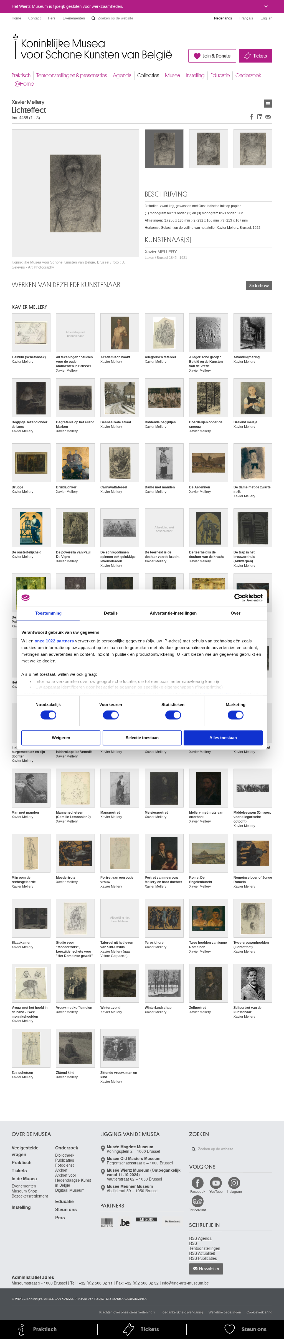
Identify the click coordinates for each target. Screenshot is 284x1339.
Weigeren (61, 737)
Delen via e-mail (268, 117)
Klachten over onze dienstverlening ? (127, 1312)
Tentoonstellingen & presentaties (71, 75)
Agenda (122, 75)
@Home (24, 84)
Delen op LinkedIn (260, 117)
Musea (172, 75)
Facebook (197, 1191)
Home (16, 18)
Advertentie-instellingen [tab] (173, 613)
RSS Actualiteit (202, 1253)
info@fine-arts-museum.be (185, 1283)
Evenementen (74, 18)
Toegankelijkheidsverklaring (182, 1312)
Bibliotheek (64, 1154)
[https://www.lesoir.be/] (147, 1219)
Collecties (148, 75)
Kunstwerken (268, 104)
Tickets (260, 55)
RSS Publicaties (203, 1258)
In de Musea (24, 1178)
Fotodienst (64, 1164)
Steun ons (66, 1209)
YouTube (216, 1191)
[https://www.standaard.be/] (173, 1221)
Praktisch (21, 75)
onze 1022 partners (54, 641)
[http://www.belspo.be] (107, 1223)
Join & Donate (216, 55)
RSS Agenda (200, 1238)
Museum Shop (24, 1190)
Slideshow (259, 286)
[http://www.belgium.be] (125, 1223)
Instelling (195, 75)
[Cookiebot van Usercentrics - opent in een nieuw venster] (238, 597)
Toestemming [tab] (48, 613)
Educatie (220, 75)
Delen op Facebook (251, 117)
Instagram (234, 1191)
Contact (34, 18)
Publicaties (64, 1159)
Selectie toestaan (142, 737)
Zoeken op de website (93, 18)
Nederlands (223, 18)
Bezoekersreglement (30, 1195)
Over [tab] (235, 613)
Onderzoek (248, 75)
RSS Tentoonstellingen (204, 1246)
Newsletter (209, 1269)
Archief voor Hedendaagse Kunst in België (73, 1180)
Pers (51, 18)
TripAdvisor (197, 1209)
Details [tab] (111, 613)
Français (246, 18)
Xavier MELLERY (166, 254)
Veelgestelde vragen (25, 1150)
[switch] (111, 715)
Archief (61, 1169)
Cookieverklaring (259, 1312)
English (266, 18)
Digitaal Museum (70, 1190)
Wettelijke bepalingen (225, 1312)
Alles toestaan (223, 737)
